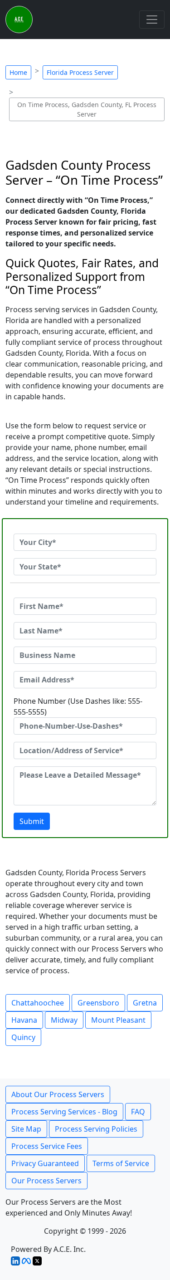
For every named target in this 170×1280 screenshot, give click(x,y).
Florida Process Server (80, 72)
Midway (64, 1020)
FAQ (138, 1112)
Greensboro (98, 1003)
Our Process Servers (46, 1181)
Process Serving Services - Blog (64, 1112)
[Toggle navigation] (152, 19)
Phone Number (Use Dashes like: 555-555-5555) (78, 706)
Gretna (145, 1003)
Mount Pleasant (118, 1020)
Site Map (26, 1129)
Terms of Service (120, 1163)
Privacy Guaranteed (45, 1163)
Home (18, 72)
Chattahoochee (37, 1003)
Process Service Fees (46, 1146)
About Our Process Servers (57, 1094)
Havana (24, 1020)
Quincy (23, 1037)
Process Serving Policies (96, 1129)
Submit (31, 821)
